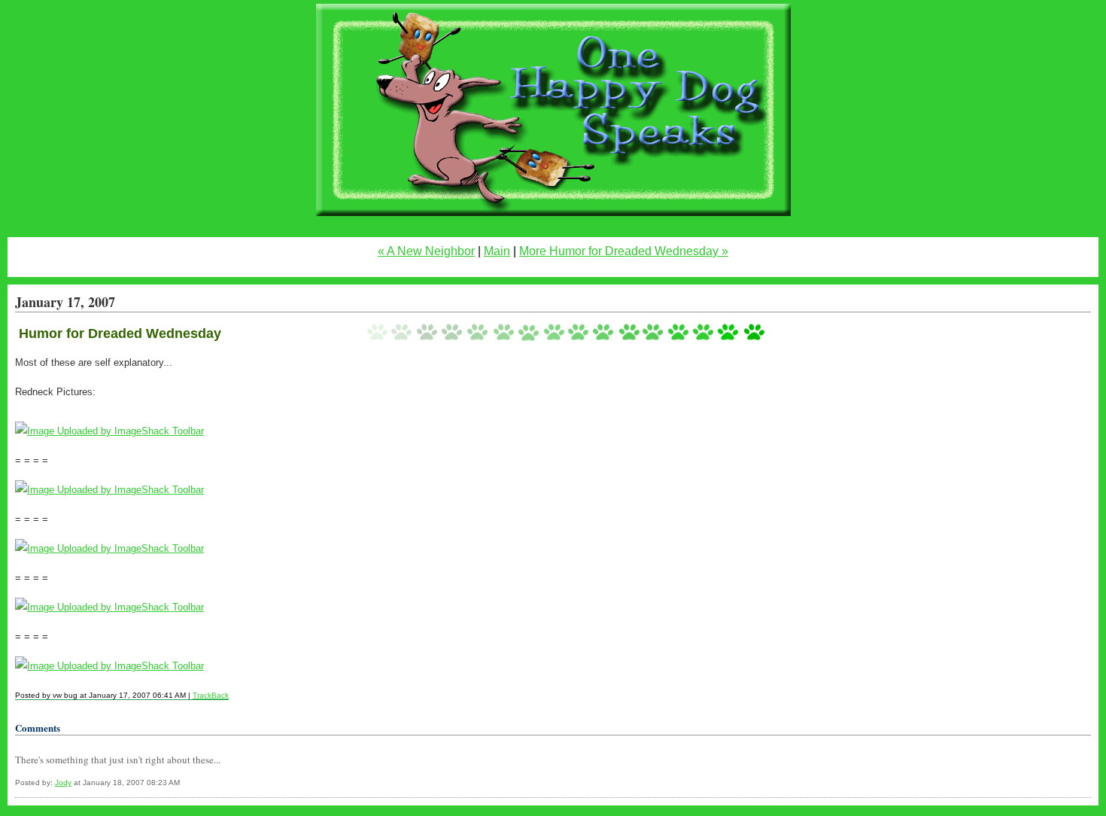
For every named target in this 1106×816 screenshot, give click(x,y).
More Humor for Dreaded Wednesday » (623, 251)
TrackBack (211, 695)
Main (497, 251)
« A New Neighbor (426, 251)
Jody (63, 782)
